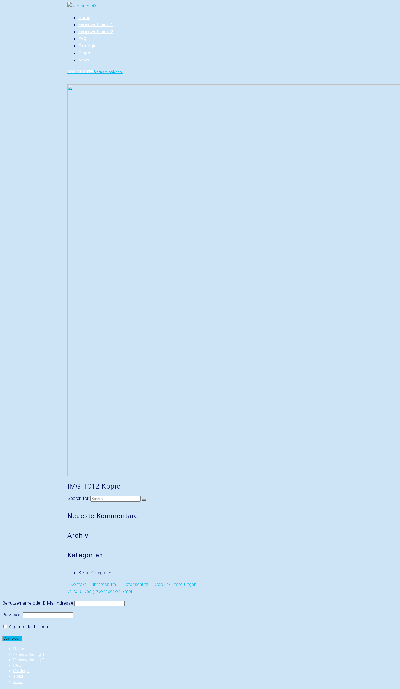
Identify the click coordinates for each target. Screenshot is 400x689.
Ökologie (87, 45)
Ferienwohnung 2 (95, 31)
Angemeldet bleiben (28, 626)
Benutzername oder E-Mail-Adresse (37, 603)
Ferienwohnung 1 (95, 24)
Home (84, 17)
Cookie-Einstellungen (175, 584)
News (84, 60)
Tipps (84, 53)
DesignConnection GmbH (108, 591)
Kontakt (78, 584)
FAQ (82, 38)
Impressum (104, 584)
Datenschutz (135, 584)
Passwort (12, 614)
